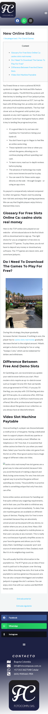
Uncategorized (10, 38)
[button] (46, 13)
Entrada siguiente (24, 606)
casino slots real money (25, 340)
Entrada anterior (24, 599)
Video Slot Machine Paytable (23, 75)
